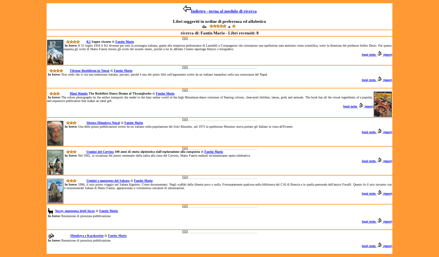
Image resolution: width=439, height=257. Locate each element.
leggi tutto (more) (377, 54)
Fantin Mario (124, 41)
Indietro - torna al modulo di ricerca (224, 11)
